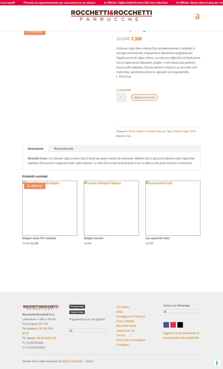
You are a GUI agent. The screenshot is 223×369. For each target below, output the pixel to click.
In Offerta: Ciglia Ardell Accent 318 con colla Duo (124, 2)
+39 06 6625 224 (46, 338)
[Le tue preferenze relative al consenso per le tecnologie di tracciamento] (217, 363)
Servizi (120, 335)
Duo (129, 136)
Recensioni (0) (63, 148)
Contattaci (122, 344)
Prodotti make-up (155, 131)
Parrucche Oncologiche (130, 340)
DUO (192, 131)
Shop (119, 311)
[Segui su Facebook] (166, 325)
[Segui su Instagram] (173, 325)
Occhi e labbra (137, 131)
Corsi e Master (125, 321)
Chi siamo (122, 307)
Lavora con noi (125, 330)
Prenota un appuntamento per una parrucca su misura (48, 2)
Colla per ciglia (180, 131)
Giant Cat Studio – (73, 361)
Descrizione (35, 148)
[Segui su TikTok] (180, 325)
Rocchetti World (126, 325)
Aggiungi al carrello (144, 97)
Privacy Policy (77, 306)
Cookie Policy (77, 312)
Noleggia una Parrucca (130, 316)
